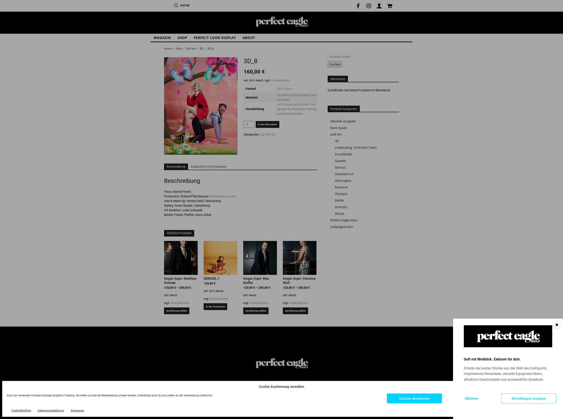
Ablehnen (471, 399)
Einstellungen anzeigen (529, 399)
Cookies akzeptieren (414, 399)
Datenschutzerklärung (51, 410)
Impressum (77, 410)
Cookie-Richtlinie (21, 410)
